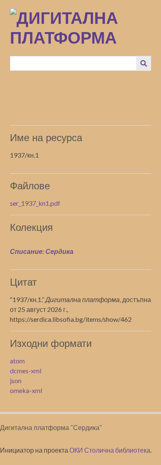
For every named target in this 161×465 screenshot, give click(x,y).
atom (17, 361)
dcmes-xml (25, 370)
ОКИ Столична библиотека (109, 450)
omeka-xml (26, 390)
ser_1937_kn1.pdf (35, 203)
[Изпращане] (143, 63)
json (15, 380)
